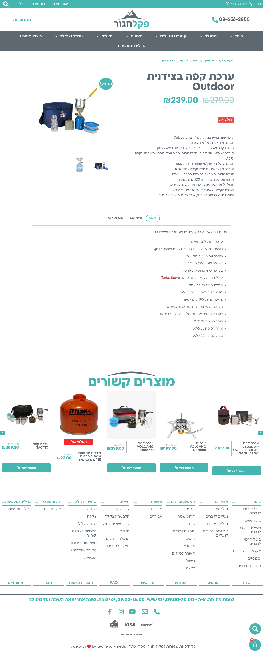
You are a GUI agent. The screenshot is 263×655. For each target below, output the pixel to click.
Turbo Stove (170, 277)
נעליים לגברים (216, 516)
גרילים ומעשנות (132, 46)
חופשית (90, 558)
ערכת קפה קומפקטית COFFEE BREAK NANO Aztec (246, 448)
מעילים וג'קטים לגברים (249, 530)
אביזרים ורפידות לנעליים (215, 533)
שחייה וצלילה (71, 36)
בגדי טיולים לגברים (252, 511)
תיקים (190, 539)
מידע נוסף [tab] (136, 218)
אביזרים (188, 546)
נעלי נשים (220, 509)
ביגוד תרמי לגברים (252, 542)
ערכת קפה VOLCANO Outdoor (145, 447)
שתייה (190, 509)
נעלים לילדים (217, 524)
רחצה (190, 568)
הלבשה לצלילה (117, 516)
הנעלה (210, 36)
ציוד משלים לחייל (115, 524)
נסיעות (136, 36)
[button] (236, 470)
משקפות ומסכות (83, 543)
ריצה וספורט (31, 36)
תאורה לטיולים (183, 553)
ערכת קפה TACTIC (40, 446)
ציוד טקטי (121, 509)
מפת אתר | (136, 646)
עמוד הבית (226, 61)
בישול (184, 61)
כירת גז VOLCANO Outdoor (198, 447)
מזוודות (156, 509)
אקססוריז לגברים (247, 551)
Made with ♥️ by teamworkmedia (97, 646)
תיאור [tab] (152, 218)
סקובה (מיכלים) (84, 550)
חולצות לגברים (249, 566)
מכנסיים (254, 558)
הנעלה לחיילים (117, 539)
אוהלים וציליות (184, 531)
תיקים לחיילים (118, 546)
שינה (191, 524)
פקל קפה (169, 61)
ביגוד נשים (253, 521)
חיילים (107, 36)
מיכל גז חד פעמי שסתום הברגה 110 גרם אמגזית (89, 456)
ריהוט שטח (186, 516)
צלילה (92, 516)
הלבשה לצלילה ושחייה (84, 533)
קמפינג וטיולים (173, 36)
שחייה (92, 509)
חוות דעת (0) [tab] (115, 218)
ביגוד (238, 36)
